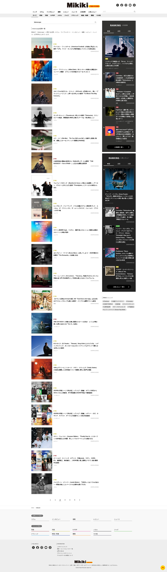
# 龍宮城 (117, 304)
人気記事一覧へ (119, 147)
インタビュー (51, 12)
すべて (35, 15)
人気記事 (83, 12)
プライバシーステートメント (64, 553)
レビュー (66, 12)
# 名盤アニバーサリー (118, 301)
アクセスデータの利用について (65, 555)
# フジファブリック (128, 304)
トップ (35, 12)
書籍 (92, 15)
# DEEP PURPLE (108, 304)
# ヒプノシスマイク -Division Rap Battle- (114, 309)
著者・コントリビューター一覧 (65, 548)
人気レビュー (92, 12)
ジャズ (67, 15)
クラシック (74, 15)
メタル (60, 15)
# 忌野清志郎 (106, 306)
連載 (59, 12)
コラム (42, 12)
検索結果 (38, 507)
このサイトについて (62, 546)
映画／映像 (84, 15)
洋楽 (46, 15)
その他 (98, 15)
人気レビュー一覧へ (119, 287)
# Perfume (106, 301)
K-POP (53, 15)
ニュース (74, 12)
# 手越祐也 (131, 306)
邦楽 (40, 15)
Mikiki (32, 507)
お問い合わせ (60, 551)
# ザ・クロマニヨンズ (119, 306)
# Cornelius (129, 301)
